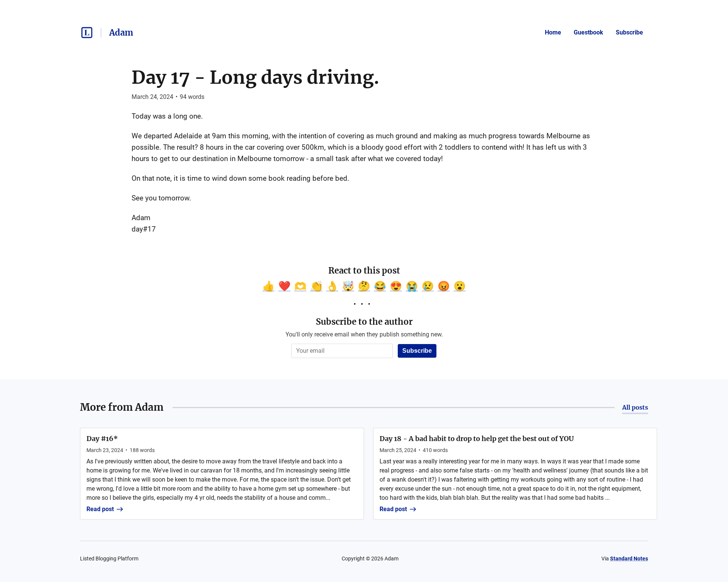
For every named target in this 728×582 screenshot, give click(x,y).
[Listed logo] (86, 32)
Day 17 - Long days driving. (255, 77)
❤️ (284, 286)
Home (553, 32)
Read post (100, 509)
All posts (635, 407)
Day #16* (102, 438)
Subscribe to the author (364, 321)
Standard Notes (629, 558)
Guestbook (588, 32)
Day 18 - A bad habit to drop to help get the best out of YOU (477, 438)
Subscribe (629, 32)
